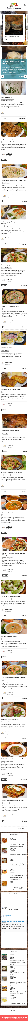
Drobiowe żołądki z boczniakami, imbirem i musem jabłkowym (13, 759)
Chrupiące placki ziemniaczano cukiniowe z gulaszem (13, 800)
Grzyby (3, 761)
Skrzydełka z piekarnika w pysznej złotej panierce (11, 139)
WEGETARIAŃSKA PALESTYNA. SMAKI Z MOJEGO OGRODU (13, 921)
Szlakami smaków (8, 112)
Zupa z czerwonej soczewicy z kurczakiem (10, 512)
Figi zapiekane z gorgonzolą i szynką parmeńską (10, 719)
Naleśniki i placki (6, 803)
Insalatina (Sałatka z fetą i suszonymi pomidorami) (11, 596)
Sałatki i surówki (4, 599)
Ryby (2, 392)
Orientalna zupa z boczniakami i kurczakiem (11, 306)
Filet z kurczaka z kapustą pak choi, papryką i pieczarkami (12, 472)
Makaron (2, 226)
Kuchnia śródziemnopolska (6, 97)
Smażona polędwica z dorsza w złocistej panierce (11, 389)
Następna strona (21, 828)
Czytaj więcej (4, 118)
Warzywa (10, 267)
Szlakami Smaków (8, 915)
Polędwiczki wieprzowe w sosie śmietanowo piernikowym (13, 180)
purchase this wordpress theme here (17, 1018)
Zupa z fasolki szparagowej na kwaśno (9, 636)
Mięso (6, 141)
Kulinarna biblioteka (9, 100)
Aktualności (3, 100)
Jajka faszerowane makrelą (6, 347)
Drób (2, 141)
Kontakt (13, 1010)
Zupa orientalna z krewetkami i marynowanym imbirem (13, 677)
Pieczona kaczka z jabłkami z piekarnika (10, 430)
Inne (6, 39)
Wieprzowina (8, 183)
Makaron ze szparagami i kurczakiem (9, 264)
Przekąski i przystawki (11, 141)
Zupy (3, 309)
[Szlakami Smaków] (5, 908)
